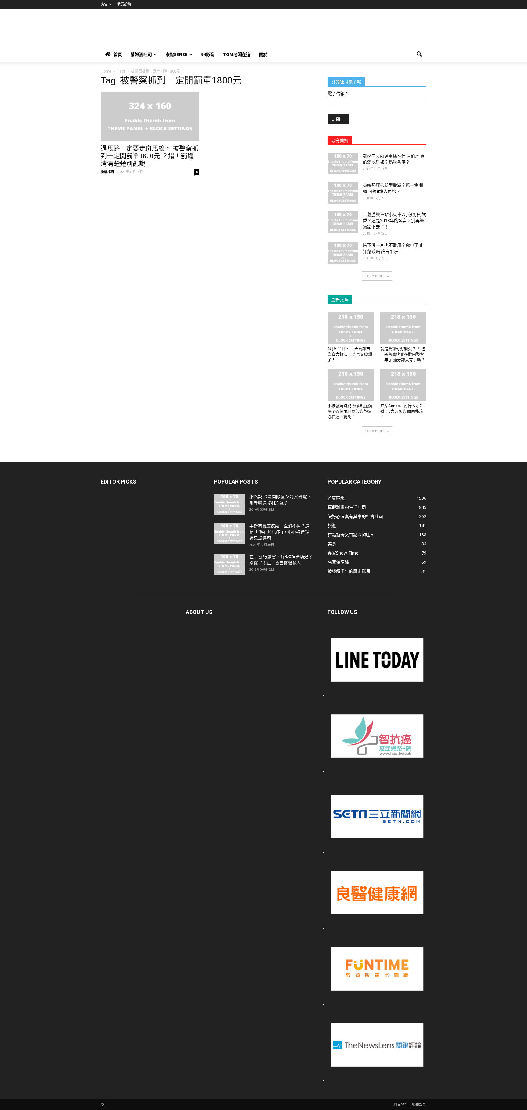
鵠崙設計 (419, 1104)
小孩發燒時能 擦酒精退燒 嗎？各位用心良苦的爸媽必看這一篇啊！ (350, 411)
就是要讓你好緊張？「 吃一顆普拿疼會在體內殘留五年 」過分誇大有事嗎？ (402, 354)
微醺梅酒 (107, 171)
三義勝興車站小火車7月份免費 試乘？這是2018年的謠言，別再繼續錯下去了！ (394, 220)
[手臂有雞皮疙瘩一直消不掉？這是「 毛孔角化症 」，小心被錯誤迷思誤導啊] (229, 533)
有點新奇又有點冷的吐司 (351, 534)
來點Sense (176, 54)
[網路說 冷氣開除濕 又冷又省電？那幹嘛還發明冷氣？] (229, 504)
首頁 (117, 54)
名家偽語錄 (338, 562)
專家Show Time (343, 553)
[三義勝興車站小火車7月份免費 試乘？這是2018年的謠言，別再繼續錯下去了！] (343, 222)
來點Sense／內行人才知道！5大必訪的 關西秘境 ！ (402, 411)
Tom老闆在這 (236, 54)
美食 (332, 544)
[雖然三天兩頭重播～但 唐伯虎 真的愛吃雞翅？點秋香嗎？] (343, 163)
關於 (263, 54)
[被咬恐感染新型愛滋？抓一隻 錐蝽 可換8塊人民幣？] (343, 193)
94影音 (207, 54)
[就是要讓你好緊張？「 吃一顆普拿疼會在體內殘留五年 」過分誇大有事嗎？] (403, 328)
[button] (419, 54)
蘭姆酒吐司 (141, 54)
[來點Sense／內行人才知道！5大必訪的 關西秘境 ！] (403, 385)
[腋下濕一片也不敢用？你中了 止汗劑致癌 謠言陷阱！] (343, 253)
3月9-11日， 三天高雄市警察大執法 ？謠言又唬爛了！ (350, 354)
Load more (375, 275)
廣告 (104, 4)
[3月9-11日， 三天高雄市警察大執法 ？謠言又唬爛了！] (351, 328)
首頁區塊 (336, 498)
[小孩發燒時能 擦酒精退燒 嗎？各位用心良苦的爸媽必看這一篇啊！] (351, 385)
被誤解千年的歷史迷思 (349, 571)
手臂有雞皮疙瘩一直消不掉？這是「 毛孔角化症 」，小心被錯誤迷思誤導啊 (279, 532)
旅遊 (332, 525)
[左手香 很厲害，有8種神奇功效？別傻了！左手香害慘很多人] (229, 564)
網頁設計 (400, 1104)
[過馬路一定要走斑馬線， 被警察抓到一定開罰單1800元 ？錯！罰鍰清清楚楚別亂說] (150, 116)
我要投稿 (124, 4)
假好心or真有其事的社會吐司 (355, 516)
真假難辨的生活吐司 (347, 507)
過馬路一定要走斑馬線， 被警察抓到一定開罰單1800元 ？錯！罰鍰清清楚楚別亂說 (149, 156)
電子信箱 (337, 93)
